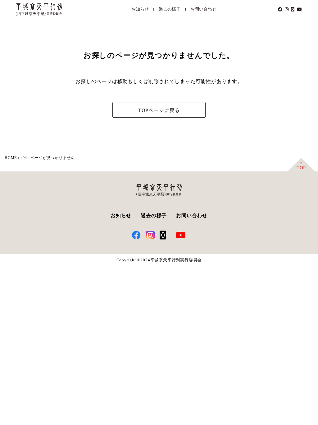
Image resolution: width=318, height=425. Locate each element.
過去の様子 (169, 9)
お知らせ (140, 9)
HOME (11, 158)
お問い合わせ (203, 9)
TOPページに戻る (159, 110)
